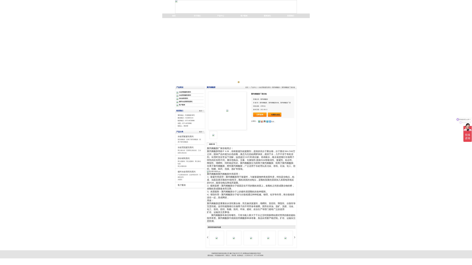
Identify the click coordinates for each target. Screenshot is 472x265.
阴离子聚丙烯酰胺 (192, 139)
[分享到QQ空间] (259, 121)
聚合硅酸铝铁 (182, 166)
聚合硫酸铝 (181, 161)
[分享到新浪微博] (261, 121)
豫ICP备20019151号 (236, 253)
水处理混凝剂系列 (185, 95)
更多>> (201, 111)
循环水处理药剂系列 (185, 101)
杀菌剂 (180, 179)
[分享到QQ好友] (264, 121)
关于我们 (197, 16)
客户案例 (244, 16)
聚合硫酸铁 (190, 161)
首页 (174, 16)
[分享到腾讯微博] (267, 121)
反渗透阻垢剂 (193, 175)
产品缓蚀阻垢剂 (183, 175)
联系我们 (290, 16)
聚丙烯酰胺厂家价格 (288, 87)
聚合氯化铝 (181, 150)
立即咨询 (259, 115)
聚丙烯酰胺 (181, 139)
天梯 (250, 253)
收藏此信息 (275, 115)
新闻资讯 (267, 16)
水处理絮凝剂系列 (185, 92)
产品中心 (220, 16)
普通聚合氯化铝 (191, 150)
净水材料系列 (183, 98)
